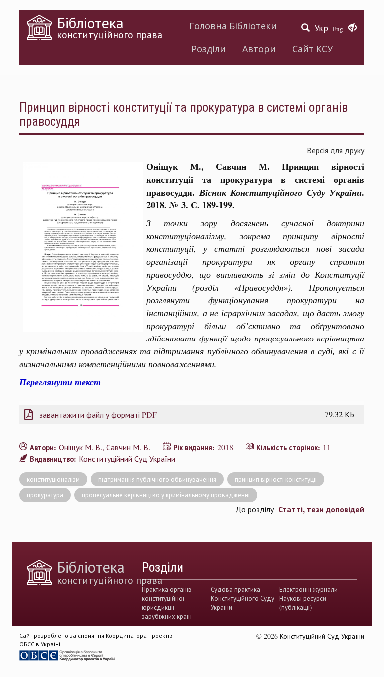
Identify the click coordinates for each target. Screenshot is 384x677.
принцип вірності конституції (276, 479)
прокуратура (45, 494)
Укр (321, 28)
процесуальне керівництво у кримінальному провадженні (166, 494)
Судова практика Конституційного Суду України (242, 598)
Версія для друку (335, 150)
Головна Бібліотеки (233, 26)
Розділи (209, 49)
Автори (259, 49)
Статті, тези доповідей (321, 509)
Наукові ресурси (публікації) (303, 603)
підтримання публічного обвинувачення (157, 479)
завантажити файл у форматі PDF (98, 414)
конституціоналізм (53, 479)
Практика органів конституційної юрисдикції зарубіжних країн (167, 603)
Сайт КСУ (312, 49)
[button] (352, 28)
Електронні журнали (309, 589)
